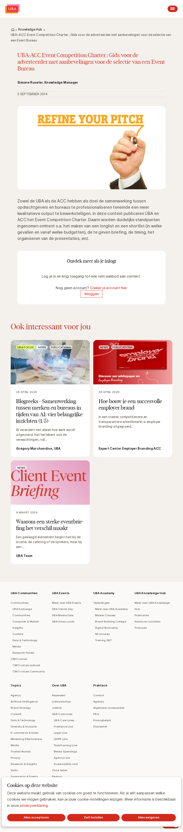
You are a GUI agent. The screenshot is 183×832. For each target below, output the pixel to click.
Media (16, 646)
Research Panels (23, 652)
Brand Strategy (21, 707)
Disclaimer (100, 726)
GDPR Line (61, 738)
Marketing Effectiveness (26, 738)
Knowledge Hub (30, 29)
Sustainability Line (66, 763)
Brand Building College (110, 621)
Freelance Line (63, 726)
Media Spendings (65, 751)
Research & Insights (24, 763)
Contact (98, 695)
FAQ (96, 714)
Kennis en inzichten (147, 621)
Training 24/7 (103, 640)
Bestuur (57, 776)
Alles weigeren (148, 817)
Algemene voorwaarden (109, 707)
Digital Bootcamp (106, 627)
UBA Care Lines (62, 714)
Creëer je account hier (108, 288)
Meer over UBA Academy (111, 609)
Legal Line (60, 732)
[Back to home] (12, 8)
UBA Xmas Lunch (63, 621)
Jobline (57, 707)
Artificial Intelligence (24, 701)
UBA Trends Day (62, 609)
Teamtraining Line (65, 745)
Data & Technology (24, 640)
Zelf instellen (93, 817)
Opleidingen (101, 602)
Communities (20, 602)
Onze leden (59, 770)
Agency (16, 695)
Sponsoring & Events (24, 776)
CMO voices (19, 658)
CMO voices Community (28, 671)
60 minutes (102, 633)
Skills (14, 770)
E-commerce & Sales (25, 732)
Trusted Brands (21, 751)
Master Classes (105, 615)
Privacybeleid (102, 720)
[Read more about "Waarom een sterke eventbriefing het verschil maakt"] (50, 512)
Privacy (15, 757)
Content (17, 633)
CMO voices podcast (26, 665)
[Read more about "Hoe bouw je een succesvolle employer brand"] (132, 398)
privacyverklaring (34, 805)
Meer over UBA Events (66, 602)
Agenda (98, 701)
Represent (58, 695)
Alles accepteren (36, 817)
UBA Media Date (62, 615)
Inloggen (91, 294)
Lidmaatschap (61, 701)
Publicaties (142, 615)
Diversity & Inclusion (24, 726)
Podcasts (141, 627)
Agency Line (62, 757)
